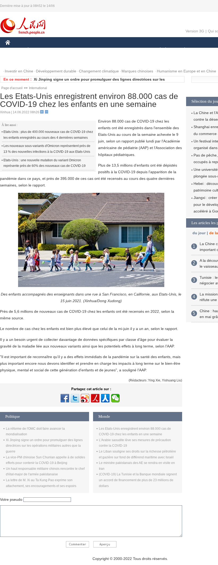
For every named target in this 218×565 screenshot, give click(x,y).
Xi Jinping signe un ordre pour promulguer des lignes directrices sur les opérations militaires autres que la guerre (44, 445)
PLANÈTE (181, 50)
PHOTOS (39, 60)
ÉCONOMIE (38, 50)
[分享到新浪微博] (85, 398)
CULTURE (134, 50)
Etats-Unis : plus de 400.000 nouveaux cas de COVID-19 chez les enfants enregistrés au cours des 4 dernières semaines (48, 135)
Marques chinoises (137, 71)
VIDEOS (61, 60)
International (38, 88)
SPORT (203, 50)
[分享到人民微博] (95, 398)
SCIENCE (109, 50)
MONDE (63, 50)
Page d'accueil (12, 88)
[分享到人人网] (105, 398)
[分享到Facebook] (65, 398)
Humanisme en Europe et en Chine (186, 71)
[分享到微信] (115, 398)
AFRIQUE (85, 50)
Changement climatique (99, 71)
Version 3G (195, 31)
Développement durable (56, 71)
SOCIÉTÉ (158, 50)
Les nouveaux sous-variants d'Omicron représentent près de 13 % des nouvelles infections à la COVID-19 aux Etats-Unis (46, 149)
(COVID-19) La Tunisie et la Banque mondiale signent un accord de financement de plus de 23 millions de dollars (138, 480)
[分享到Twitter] (75, 398)
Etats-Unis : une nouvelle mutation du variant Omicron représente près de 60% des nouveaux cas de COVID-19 (44, 163)
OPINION (17, 60)
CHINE (14, 50)
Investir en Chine (19, 71)
